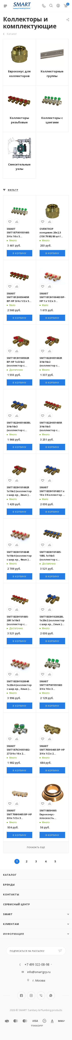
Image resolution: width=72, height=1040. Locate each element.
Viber (41, 995)
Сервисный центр (16, 904)
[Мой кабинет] (58, 6)
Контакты (11, 894)
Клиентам (11, 924)
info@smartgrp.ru (38, 972)
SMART (8, 914)
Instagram (31, 995)
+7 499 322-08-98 (37, 964)
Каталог (10, 874)
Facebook (21, 995)
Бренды (9, 884)
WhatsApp (51, 995)
